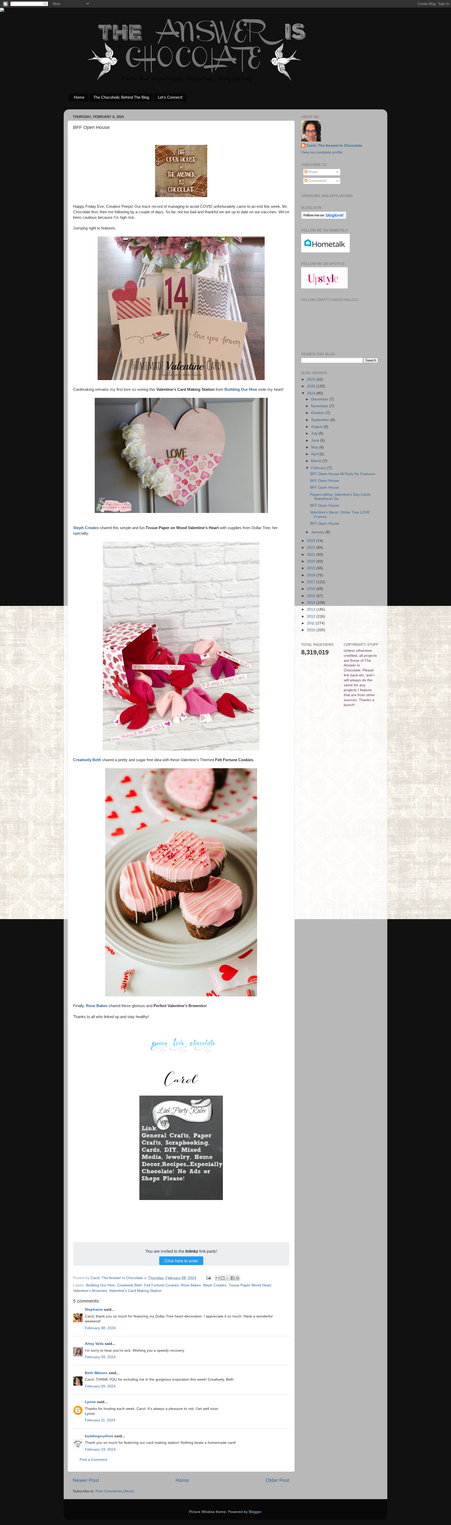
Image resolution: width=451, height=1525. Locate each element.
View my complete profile (321, 152)
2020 (311, 561)
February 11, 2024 (100, 1420)
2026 (311, 379)
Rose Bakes (191, 1285)
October (318, 413)
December (320, 399)
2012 (311, 616)
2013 (311, 609)
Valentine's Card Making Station (135, 1291)
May (315, 447)
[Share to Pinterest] (237, 1278)
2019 (311, 568)
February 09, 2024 (100, 1357)
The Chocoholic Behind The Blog (121, 97)
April (315, 454)
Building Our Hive (100, 1285)
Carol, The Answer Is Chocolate (334, 145)
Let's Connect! (170, 97)
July (315, 433)
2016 (311, 589)
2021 (311, 555)
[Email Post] (208, 1278)
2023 (311, 541)
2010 (311, 630)
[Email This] (217, 1278)
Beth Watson (96, 1373)
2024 (311, 393)
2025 (311, 386)
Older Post (277, 1480)
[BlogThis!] (222, 1278)
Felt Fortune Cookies (161, 1285)
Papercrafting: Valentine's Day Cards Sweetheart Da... (340, 497)
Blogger (255, 1512)
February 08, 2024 (100, 1328)
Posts (312, 172)
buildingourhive (99, 1436)
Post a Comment (93, 1460)
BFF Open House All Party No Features (342, 474)
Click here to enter (181, 1261)
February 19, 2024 (100, 1449)
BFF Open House (324, 481)
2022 (311, 547)
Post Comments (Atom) (115, 1491)
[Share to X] (227, 1278)
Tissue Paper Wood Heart (250, 1285)
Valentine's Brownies (90, 1291)
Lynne (90, 1402)
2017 (311, 582)
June (315, 440)
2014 (311, 603)
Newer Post (86, 1480)
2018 (311, 575)
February (319, 468)
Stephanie (94, 1309)
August (317, 427)
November (320, 406)
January (318, 532)
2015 (311, 596)
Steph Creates (215, 1285)
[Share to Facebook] (232, 1278)
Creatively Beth (129, 1285)
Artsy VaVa (94, 1344)
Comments (317, 181)
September (320, 420)
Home (79, 97)
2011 (311, 623)
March (317, 461)
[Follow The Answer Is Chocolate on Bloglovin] (323, 218)
